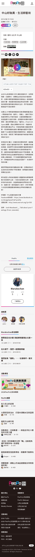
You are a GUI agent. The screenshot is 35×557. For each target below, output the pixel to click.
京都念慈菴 (22, 324)
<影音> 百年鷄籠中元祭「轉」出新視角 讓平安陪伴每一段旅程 (16, 442)
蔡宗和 (6, 445)
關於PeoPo (5, 497)
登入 (23, 264)
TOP (31, 545)
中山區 (19, 35)
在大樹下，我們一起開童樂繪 (13, 349)
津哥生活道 (7, 434)
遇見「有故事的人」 (24, 527)
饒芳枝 (6, 467)
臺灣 (9, 35)
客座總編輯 (21, 509)
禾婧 (5, 415)
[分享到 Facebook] (6, 54)
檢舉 (15, 25)
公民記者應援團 (23, 503)
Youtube (20, 488)
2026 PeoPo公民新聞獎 (9, 521)
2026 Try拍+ (5, 518)
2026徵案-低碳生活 (24, 518)
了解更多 (17, 301)
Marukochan (17, 288)
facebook (14, 488)
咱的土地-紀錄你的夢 (8, 524)
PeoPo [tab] (14, 258)
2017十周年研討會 (24, 521)
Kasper (6, 456)
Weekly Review (6, 506)
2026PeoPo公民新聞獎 (9, 392)
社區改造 (7, 42)
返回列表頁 (17, 269)
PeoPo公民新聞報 (24, 497)
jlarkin (4, 324)
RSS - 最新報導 (6, 536)
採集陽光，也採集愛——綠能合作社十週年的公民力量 (17, 431)
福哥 (5, 423)
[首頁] (17, 3)
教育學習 (15, 42)
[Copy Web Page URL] (17, 54)
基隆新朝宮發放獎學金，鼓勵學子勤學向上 (17, 453)
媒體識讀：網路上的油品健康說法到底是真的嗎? (17, 464)
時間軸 (3, 503)
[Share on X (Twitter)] (9, 54)
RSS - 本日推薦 (6, 539)
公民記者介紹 (22, 506)
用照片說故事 (5, 527)
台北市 (13, 35)
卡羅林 (6, 406)
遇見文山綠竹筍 (7, 421)
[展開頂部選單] (32, 3)
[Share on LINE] (13, 54)
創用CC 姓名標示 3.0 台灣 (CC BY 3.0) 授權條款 (12, 46)
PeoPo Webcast (23, 500)
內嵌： (5, 79)
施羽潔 (13, 324)
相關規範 (4, 500)
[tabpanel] (17, 264)
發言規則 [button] (30, 258)
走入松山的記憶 (7, 403)
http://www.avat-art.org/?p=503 (20, 202)
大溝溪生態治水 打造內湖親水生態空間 (17, 412)
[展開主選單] (3, 3)
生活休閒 (23, 42)
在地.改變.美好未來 (24, 524)
